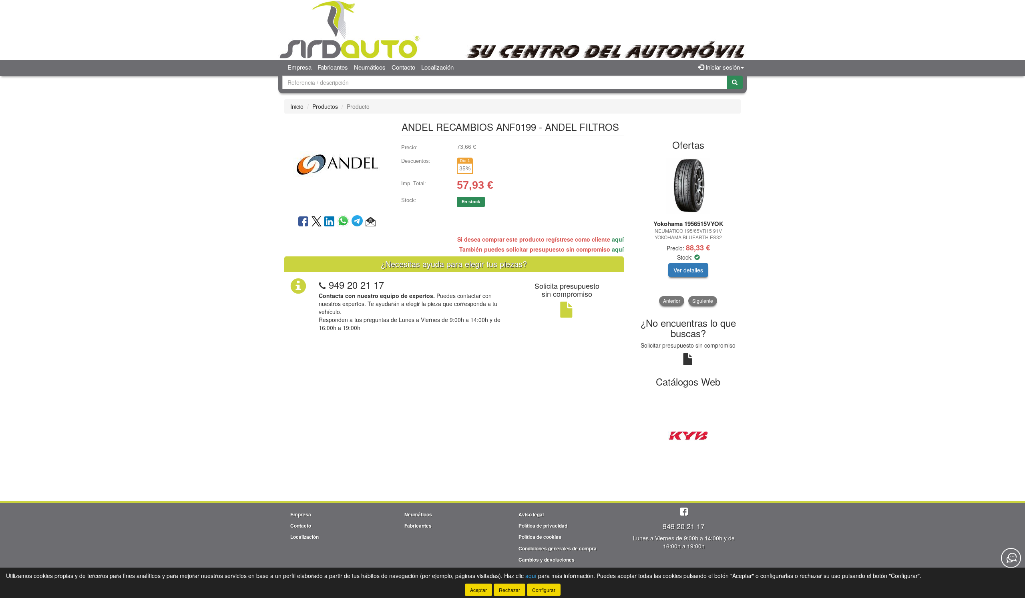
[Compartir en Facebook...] (303, 222)
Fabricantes (333, 67)
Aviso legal (531, 514)
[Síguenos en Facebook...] (683, 512)
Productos (325, 106)
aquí (618, 239)
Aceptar (478, 589)
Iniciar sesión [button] (722, 67)
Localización (437, 67)
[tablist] (688, 230)
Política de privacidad (543, 525)
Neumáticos (370, 67)
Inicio (296, 106)
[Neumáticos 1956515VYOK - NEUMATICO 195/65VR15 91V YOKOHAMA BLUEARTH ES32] (688, 186)
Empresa (299, 67)
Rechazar (509, 589)
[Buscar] (735, 82)
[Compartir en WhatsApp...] (345, 222)
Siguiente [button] (702, 300)
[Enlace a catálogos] (688, 435)
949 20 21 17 (356, 285)
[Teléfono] (322, 285)
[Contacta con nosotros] (1011, 558)
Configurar (543, 589)
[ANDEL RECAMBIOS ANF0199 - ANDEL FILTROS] (336, 164)
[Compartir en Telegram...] (359, 222)
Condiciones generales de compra (558, 548)
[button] (371, 222)
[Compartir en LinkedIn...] (329, 222)
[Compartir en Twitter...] (317, 222)
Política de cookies (540, 536)
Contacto (403, 67)
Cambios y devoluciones (547, 559)
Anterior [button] (671, 300)
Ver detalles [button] (688, 270)
